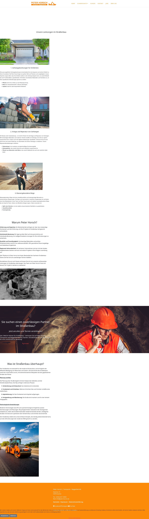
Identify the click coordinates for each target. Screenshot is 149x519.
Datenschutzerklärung (76, 502)
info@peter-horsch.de (62, 499)
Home (73, 3)
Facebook (57, 506)
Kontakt (100, 3)
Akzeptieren (4, 516)
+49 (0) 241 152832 (61, 497)
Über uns (114, 3)
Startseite (56, 502)
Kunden (92, 3)
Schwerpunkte (82, 3)
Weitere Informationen (74, 518)
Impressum (64, 502)
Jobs (107, 3)
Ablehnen (13, 516)
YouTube (72, 506)
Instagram (65, 506)
